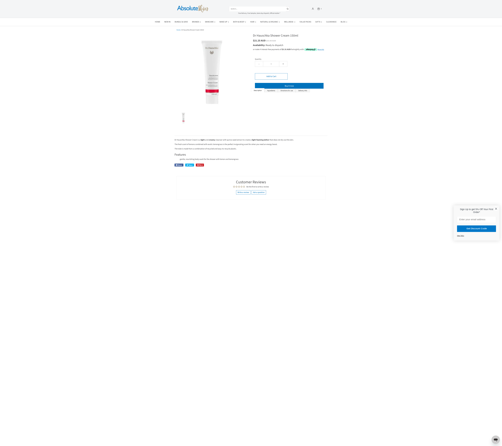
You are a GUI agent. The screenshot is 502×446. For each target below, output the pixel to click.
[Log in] (312, 9)
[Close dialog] (496, 208)
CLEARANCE (331, 22)
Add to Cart (271, 76)
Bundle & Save (181, 22)
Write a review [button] (243, 192)
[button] (184, 118)
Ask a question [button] (259, 192)
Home (157, 22)
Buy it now (289, 85)
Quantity (258, 59)
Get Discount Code (476, 228)
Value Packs (305, 22)
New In (167, 22)
